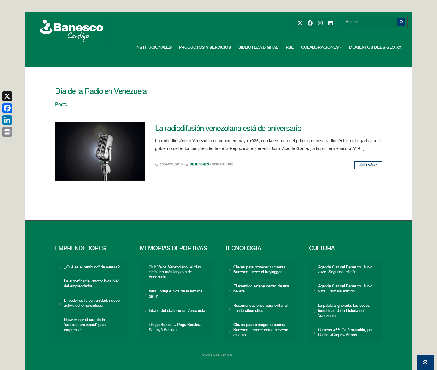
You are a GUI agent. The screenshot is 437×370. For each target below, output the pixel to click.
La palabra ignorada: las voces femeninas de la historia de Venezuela (344, 311)
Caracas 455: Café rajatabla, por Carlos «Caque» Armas (345, 332)
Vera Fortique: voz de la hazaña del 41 (175, 294)
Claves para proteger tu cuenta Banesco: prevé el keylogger (259, 269)
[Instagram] (320, 23)
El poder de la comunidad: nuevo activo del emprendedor (92, 303)
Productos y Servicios (205, 47)
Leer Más (367, 165)
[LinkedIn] (330, 23)
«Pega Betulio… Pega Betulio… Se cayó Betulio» (176, 327)
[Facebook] (310, 23)
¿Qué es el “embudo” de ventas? (92, 267)
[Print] (7, 132)
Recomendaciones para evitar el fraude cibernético (260, 308)
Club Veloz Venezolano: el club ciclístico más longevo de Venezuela (175, 272)
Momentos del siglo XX (375, 47)
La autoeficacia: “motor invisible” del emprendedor (91, 283)
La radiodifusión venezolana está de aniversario (228, 129)
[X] (300, 23)
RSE (290, 47)
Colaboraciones (320, 47)
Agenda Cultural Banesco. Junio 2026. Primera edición (345, 288)
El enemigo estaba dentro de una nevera (261, 288)
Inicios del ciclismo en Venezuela (177, 311)
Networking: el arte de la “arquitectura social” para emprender (85, 325)
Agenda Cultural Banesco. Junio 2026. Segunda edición (345, 269)
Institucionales (154, 47)
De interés (199, 164)
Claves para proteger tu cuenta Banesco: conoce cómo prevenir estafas (260, 330)
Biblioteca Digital (258, 47)
